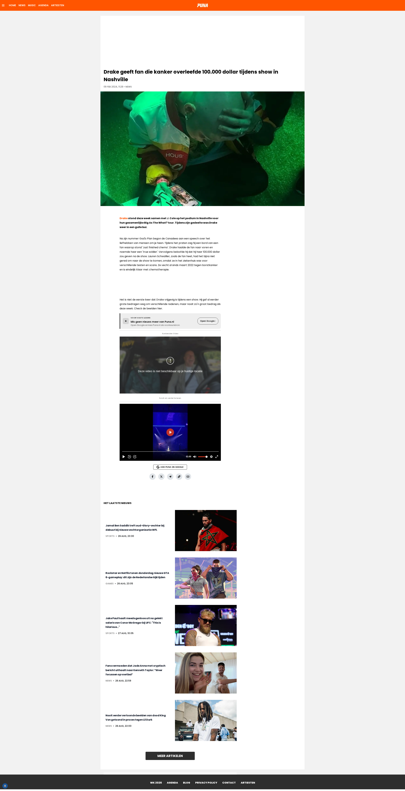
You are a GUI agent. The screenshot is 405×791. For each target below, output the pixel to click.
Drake (124, 218)
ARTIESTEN (57, 5)
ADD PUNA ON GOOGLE (172, 467)
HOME (12, 5)
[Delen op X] (161, 476)
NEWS (22, 5)
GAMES (110, 583)
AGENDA (43, 5)
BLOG (186, 783)
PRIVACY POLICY (206, 783)
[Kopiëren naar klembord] (179, 476)
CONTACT (229, 783)
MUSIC (32, 5)
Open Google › (208, 320)
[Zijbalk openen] (3, 5)
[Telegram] (170, 476)
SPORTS (110, 536)
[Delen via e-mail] (188, 476)
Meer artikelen (170, 756)
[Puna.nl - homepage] (202, 5)
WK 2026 (156, 783)
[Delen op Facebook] (152, 476)
